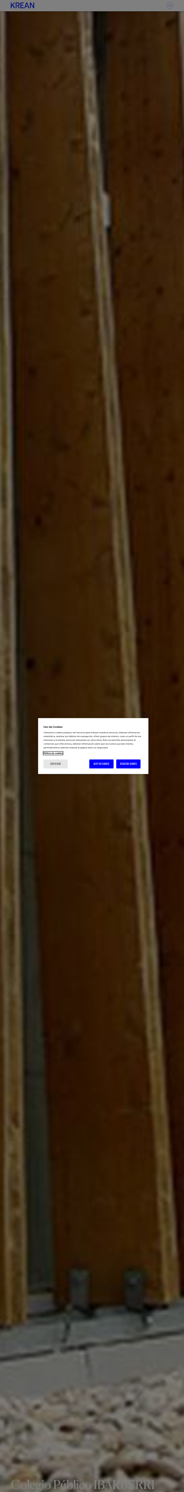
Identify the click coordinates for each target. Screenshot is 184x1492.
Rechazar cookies (128, 763)
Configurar (55, 763)
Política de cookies (53, 753)
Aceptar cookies (101, 763)
